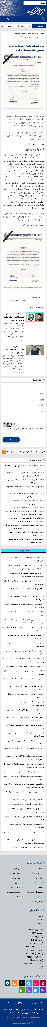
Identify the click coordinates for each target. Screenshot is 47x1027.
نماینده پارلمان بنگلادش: (16, 347)
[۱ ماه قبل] (35, 350)
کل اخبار (16, 868)
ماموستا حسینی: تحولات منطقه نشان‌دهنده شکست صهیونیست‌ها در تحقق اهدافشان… (24, 621)
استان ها (39, 878)
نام (43, 388)
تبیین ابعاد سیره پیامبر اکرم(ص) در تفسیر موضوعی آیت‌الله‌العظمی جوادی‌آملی (23, 474)
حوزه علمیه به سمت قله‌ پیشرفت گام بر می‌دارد (25, 847)
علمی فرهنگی (37, 882)
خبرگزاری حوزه (30, 132)
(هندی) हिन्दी (37, 933)
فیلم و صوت (15, 887)
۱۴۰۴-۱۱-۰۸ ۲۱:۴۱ (17, 340)
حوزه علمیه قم (14, 873)
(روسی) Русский (36, 943)
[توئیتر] (22, 983)
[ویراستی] (36, 990)
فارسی (40, 916)
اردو (41, 926)
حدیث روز (39, 26)
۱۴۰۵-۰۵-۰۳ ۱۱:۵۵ (16, 373)
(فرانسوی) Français (34, 929)
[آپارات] (36, 983)
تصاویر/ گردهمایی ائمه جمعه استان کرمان (27, 507)
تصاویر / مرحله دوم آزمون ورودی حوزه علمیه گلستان (22, 666)
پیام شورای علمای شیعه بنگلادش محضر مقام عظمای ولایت (25, 48)
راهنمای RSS (37, 901)
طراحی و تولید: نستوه (20, 1023)
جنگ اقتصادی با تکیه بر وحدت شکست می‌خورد (25, 804)
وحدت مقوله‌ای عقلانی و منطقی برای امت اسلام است (23, 772)
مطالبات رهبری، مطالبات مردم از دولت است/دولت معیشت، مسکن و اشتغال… (25, 841)
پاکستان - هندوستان (20, 33)
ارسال (11, 439)
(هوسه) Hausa (36, 960)
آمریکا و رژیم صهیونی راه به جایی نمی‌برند (27, 799)
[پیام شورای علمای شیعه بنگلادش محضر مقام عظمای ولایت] (23, 83)
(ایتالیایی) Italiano (35, 957)
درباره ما (16, 896)
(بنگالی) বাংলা (37, 936)
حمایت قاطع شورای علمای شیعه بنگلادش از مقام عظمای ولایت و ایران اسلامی (14, 317)
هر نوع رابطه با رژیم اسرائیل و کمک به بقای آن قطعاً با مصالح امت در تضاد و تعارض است (23, 513)
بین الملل (31, 33)
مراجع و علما (37, 873)
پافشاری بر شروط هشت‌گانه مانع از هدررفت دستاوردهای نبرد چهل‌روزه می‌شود (26, 520)
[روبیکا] (43, 990)
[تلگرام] (29, 983)
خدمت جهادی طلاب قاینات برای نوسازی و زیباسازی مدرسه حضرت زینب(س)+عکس (25, 567)
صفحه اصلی (40, 33)
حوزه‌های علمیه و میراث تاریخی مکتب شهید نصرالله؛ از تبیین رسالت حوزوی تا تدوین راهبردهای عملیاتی (23, 527)
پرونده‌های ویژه (13, 892)
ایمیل (41, 399)
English (40, 919)
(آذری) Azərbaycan (35, 950)
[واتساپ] (22, 990)
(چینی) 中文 (37, 967)
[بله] (7, 983)
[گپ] (29, 990)
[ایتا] (14, 983)
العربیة (40, 923)
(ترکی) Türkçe (37, 940)
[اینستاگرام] (43, 983)
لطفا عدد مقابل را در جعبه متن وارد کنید (25, 428)
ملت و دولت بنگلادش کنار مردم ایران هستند (15, 351)
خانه (41, 868)
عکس (40, 887)
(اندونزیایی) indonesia (33, 963)
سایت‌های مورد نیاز (35, 892)
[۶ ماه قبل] (35, 317)
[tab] (23, 551)
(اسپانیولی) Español (34, 946)
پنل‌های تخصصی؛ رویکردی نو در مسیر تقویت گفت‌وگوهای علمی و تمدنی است (26, 575)
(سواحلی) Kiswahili (34, 953)
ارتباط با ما (38, 896)
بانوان (17, 882)
